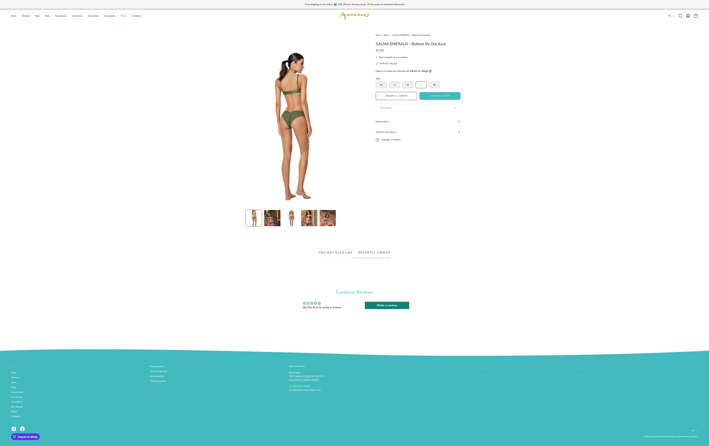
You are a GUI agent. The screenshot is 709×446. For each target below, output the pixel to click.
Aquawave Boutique (657, 436)
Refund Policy (382, 121)
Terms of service (158, 371)
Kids (13, 387)
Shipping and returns (386, 131)
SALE (14, 411)
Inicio (378, 35)
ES (669, 15)
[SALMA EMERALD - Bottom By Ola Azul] (254, 218)
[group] (354, 4)
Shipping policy (158, 381)
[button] (25, 16)
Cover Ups (16, 397)
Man (13, 382)
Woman (15, 377)
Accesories (17, 402)
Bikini (386, 35)
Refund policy (157, 376)
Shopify (695, 436)
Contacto (15, 416)
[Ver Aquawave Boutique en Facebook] (22, 428)
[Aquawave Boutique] (354, 16)
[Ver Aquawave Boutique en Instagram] (14, 428)
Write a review (387, 305)
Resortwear (17, 392)
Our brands (17, 407)
